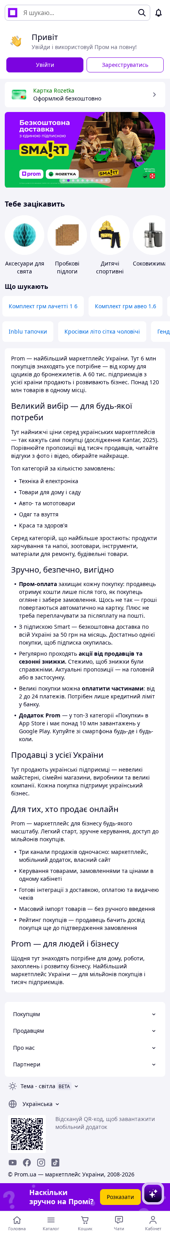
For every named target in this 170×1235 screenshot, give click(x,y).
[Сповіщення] (158, 12)
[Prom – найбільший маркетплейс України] (12, 12)
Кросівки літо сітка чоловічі (102, 331)
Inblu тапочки (28, 331)
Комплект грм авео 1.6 (125, 306)
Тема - (38, 1086)
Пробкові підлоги (67, 267)
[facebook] (27, 1162)
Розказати (120, 1197)
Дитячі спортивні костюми (110, 271)
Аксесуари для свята (24, 267)
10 (106, 180)
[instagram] (41, 1162)
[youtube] (12, 1162)
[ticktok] (55, 1162)
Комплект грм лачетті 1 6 (43, 306)
